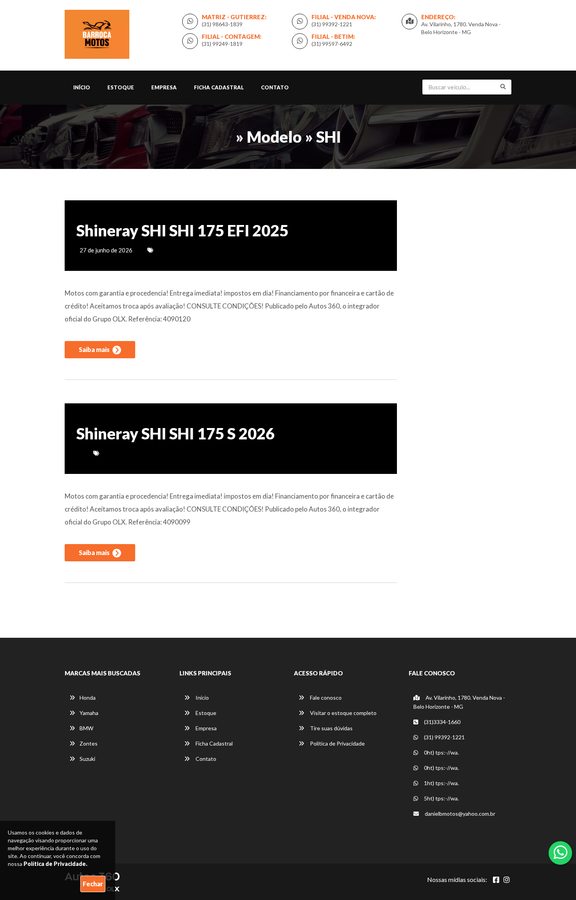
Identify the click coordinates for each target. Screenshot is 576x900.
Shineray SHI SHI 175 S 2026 (175, 433)
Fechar (93, 883)
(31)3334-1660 (441, 722)
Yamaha (89, 712)
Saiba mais (95, 349)
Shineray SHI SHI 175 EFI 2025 (182, 230)
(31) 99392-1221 (332, 24)
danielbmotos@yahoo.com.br (459, 813)
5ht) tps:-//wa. (441, 798)
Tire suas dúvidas (331, 728)
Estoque (120, 87)
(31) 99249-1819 (222, 43)
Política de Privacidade (337, 743)
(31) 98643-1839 (222, 24)
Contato (275, 87)
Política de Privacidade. (55, 863)
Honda (88, 697)
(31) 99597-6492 (332, 43)
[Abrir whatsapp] (560, 852)
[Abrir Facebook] (496, 880)
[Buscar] (503, 86)
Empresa (164, 87)
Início (81, 87)
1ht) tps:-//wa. (441, 783)
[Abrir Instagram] (507, 880)
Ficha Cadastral (219, 87)
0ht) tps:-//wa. (441, 752)
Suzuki (87, 758)
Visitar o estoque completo (343, 712)
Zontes (89, 743)
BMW (86, 728)
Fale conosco (325, 697)
